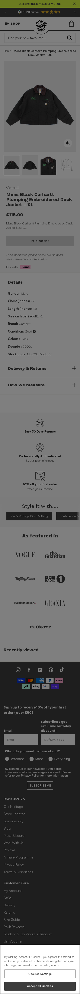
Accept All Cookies (40, 986)
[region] (40, 969)
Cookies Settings (40, 973)
